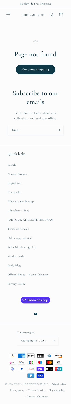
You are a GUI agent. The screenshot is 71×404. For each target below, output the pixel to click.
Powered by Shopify (37, 384)
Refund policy (58, 384)
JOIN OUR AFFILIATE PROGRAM (30, 219)
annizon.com (20, 384)
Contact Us (15, 192)
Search (12, 164)
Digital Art (15, 183)
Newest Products (18, 174)
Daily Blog (14, 265)
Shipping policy (57, 390)
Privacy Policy (16, 283)
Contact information (37, 396)
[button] (8, 14)
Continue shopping (35, 69)
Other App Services (20, 238)
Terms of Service (18, 228)
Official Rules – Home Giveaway (28, 274)
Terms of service (36, 390)
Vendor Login (16, 256)
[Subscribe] (58, 130)
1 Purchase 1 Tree (18, 210)
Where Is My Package (21, 201)
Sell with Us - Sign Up (22, 247)
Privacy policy (17, 390)
